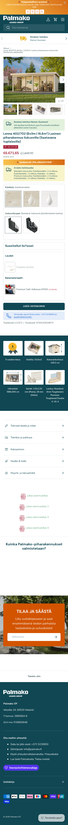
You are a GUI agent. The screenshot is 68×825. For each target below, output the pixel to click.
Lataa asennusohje (37, 495)
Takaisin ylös (34, 676)
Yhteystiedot (51, 754)
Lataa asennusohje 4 (37, 527)
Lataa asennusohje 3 (37, 517)
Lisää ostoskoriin (34, 306)
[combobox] (34, 27)
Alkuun (6, 48)
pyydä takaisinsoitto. (23, 317)
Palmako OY (15, 817)
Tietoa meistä (42, 759)
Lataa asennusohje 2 (37, 506)
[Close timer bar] (64, 2)
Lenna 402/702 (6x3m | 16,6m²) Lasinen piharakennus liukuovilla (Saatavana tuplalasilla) (30, 51)
